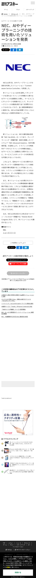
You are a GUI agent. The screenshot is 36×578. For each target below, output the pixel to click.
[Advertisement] (18, 335)
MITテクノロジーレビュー (23, 549)
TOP (4, 543)
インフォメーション (18, 547)
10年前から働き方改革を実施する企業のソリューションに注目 (17, 295)
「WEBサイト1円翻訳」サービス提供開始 (13, 309)
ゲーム (5, 545)
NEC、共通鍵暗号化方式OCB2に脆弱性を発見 (14, 316)
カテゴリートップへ (19, 273)
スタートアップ (18, 9)
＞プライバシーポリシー (18, 577)
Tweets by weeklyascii (6, 398)
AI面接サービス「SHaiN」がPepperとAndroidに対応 (16, 306)
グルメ (6, 9)
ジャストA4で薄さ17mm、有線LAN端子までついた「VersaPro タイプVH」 (16, 300)
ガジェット (14, 14)
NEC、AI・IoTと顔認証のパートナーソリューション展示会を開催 (17, 313)
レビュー (10, 543)
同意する (18, 572)
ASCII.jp (10, 549)
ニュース (18, 543)
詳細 (8, 567)
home (6, 14)
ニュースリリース (9, 232)
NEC (4, 229)
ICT (30, 9)
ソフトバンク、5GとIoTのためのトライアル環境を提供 (17, 303)
